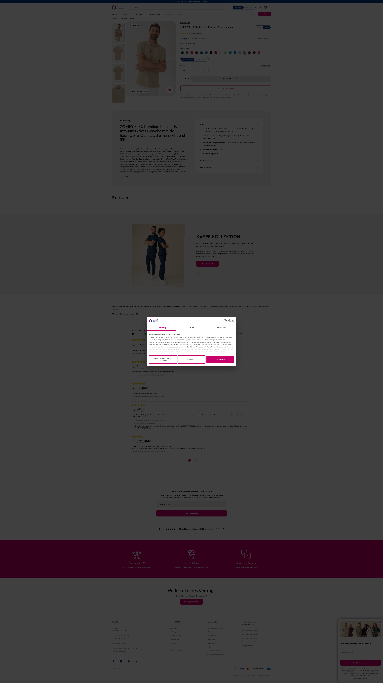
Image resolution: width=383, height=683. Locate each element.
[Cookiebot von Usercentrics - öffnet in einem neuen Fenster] (225, 320)
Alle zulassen (220, 359)
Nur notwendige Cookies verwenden (162, 359)
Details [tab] (191, 327)
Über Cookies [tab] (221, 327)
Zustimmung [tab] (161, 328)
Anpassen (190, 359)
